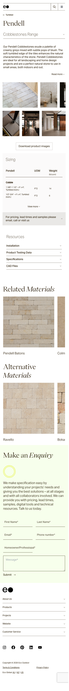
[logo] (6, 6)
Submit (7, 574)
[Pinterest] (22, 647)
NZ (18, 672)
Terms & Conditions (11, 667)
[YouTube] (40, 647)
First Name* (11, 522)
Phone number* (46, 534)
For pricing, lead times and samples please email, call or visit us (31, 218)
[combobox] (18, 547)
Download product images (34, 146)
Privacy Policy (42, 667)
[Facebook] (13, 647)
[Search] (54, 6)
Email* (8, 534)
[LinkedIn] (31, 647)
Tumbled (9, 15)
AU (14, 672)
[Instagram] (4, 647)
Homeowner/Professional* (19, 547)
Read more (57, 74)
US (22, 672)
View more (33, 206)
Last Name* (43, 522)
